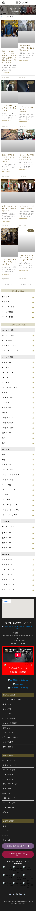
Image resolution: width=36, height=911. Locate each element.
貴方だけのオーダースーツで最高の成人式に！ (9, 208)
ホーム (3, 17)
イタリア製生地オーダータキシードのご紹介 (9, 262)
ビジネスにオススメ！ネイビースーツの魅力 (26, 109)
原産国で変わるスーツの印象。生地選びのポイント (26, 48)
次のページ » (26, 284)
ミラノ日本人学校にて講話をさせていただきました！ (26, 157)
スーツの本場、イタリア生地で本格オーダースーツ (26, 258)
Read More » (6, 72)
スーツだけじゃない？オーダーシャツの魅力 (9, 108)
